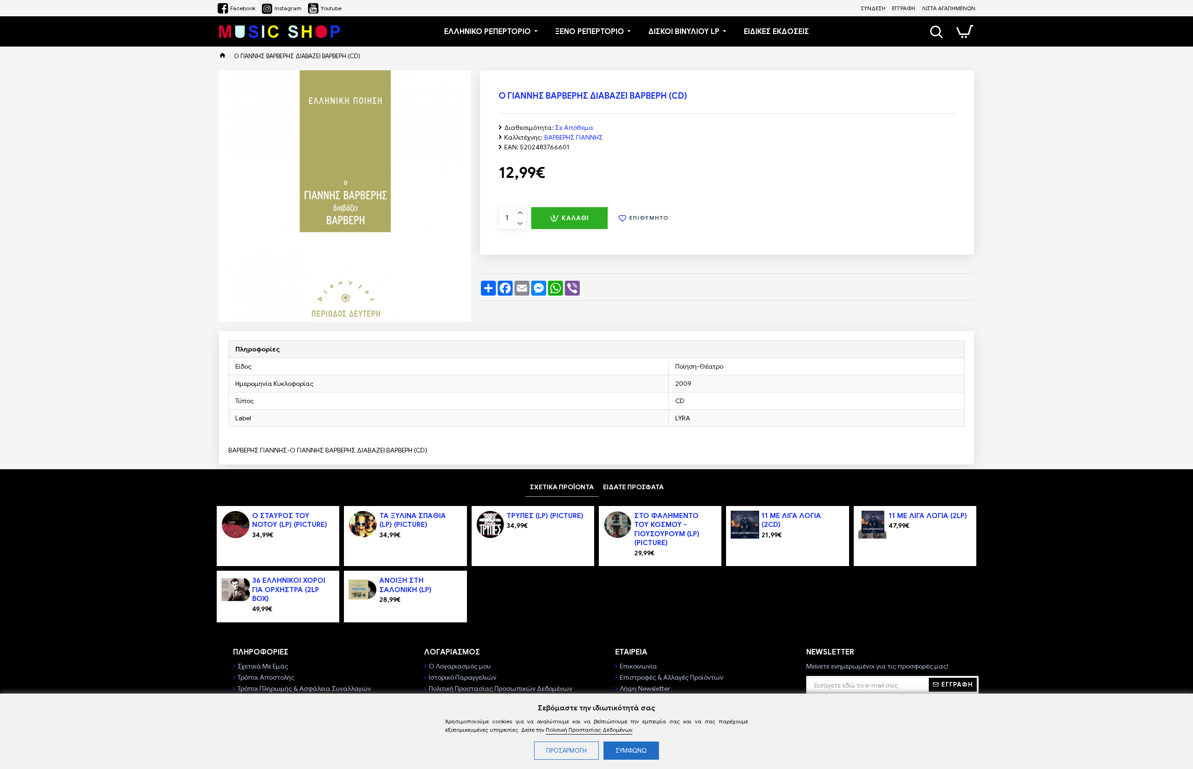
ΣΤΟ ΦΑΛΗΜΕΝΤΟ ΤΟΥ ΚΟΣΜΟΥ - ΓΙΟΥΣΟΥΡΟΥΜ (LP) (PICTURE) (666, 529)
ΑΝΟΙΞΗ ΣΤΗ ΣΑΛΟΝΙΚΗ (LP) (405, 585)
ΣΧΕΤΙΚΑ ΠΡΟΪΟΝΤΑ (562, 487)
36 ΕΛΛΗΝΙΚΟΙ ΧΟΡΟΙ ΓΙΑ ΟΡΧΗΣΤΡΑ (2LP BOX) (288, 589)
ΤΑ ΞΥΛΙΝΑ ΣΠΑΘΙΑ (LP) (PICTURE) (412, 520)
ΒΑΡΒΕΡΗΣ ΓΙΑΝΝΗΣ (573, 137)
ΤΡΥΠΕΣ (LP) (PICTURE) (545, 516)
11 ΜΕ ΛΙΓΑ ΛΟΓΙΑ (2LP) (928, 516)
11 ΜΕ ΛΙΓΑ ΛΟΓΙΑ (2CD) (791, 520)
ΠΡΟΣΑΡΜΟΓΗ (566, 751)
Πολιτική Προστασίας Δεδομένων (589, 729)
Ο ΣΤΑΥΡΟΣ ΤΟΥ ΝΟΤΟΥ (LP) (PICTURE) (289, 520)
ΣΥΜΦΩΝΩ (631, 751)
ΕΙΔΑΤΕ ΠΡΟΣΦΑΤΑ (633, 487)
